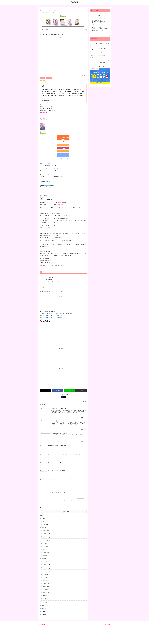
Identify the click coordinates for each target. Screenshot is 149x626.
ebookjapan (63, 148)
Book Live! (63, 145)
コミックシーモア (63, 136)
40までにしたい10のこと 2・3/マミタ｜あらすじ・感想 (99, 44)
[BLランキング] (46, 320)
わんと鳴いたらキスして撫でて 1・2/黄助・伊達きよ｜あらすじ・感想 (99, 61)
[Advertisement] (63, 44)
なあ (100, 18)
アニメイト (63, 154)
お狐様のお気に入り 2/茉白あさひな (98, 53)
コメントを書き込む (63, 512)
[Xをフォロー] (64, 397)
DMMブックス (63, 141)
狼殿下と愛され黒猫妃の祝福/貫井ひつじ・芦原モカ (99, 56)
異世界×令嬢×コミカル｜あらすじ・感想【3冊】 (99, 48)
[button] (85, 30)
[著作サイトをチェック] (62, 397)
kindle (63, 151)
